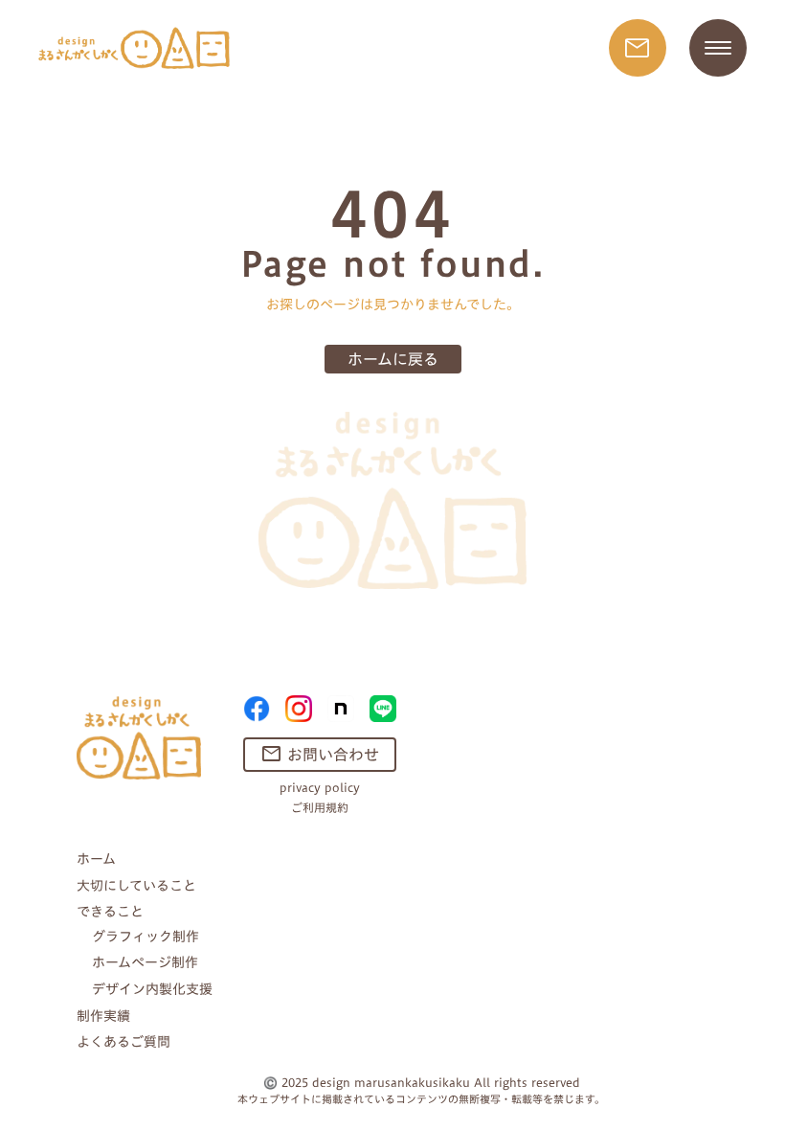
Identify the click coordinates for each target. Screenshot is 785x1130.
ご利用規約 (319, 808)
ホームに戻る (393, 359)
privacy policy (320, 788)
